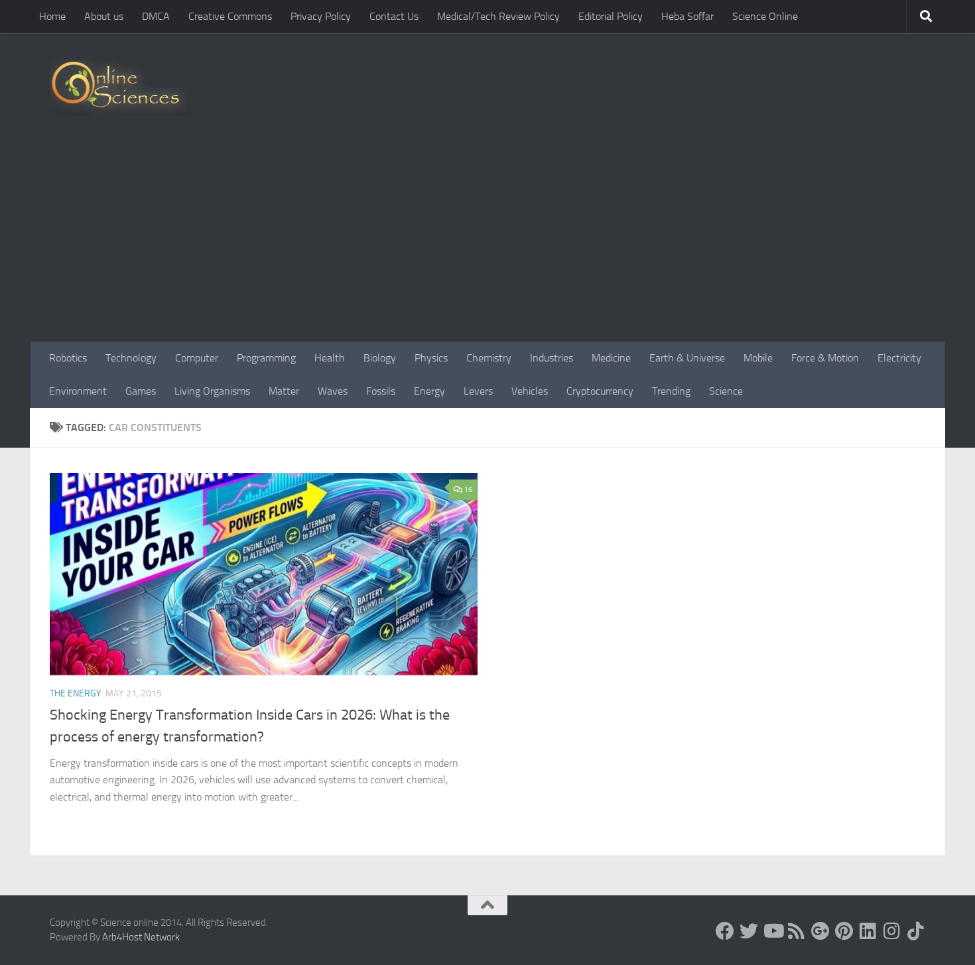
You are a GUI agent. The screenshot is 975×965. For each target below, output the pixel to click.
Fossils (380, 391)
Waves (333, 391)
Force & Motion (825, 358)
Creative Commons (230, 16)
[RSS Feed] (796, 931)
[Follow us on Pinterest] (844, 931)
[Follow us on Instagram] (892, 931)
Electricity (899, 358)
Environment (78, 391)
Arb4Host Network (141, 937)
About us (103, 16)
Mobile (758, 358)
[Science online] (725, 931)
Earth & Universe (687, 358)
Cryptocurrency (599, 391)
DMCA (156, 16)
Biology (379, 358)
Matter (284, 391)
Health (329, 358)
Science (726, 391)
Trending (671, 391)
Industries (551, 358)
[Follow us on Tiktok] (916, 931)
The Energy (75, 693)
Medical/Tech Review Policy (498, 16)
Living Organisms (212, 391)
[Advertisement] (487, 242)
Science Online (765, 16)
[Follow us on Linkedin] (868, 931)
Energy (429, 391)
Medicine (611, 358)
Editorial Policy (610, 16)
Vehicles (529, 391)
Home (52, 16)
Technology (131, 358)
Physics (431, 358)
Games (140, 391)
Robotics (68, 358)
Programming (266, 358)
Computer (196, 358)
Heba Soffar (687, 16)
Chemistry (488, 358)
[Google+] (820, 931)
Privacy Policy (321, 16)
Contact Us (394, 16)
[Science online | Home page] (120, 88)
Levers (478, 391)
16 (468, 489)
